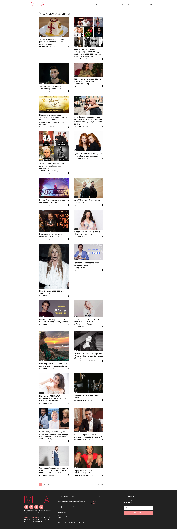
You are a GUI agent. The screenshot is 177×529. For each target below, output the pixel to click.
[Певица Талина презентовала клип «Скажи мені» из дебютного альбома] (88, 308)
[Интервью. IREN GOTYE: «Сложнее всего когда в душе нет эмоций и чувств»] (54, 383)
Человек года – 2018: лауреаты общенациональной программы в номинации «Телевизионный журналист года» (53, 435)
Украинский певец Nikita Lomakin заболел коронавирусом (54, 87)
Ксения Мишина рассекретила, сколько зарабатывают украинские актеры (87, 81)
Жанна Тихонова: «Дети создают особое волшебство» (54, 201)
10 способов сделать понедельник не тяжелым (69, 516)
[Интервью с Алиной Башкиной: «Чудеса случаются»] (88, 220)
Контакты (96, 501)
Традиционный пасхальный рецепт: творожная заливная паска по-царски (52, 41)
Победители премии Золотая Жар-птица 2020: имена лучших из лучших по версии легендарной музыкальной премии (53, 119)
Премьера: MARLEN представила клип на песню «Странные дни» (54, 364)
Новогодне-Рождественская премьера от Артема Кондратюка (86, 265)
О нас (94, 503)
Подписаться (138, 512)
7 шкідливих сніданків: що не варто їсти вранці (70, 506)
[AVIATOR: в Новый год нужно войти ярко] (88, 188)
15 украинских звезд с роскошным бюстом (84, 471)
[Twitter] (36, 507)
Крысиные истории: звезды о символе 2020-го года (52, 235)
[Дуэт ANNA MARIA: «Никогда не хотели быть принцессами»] (88, 141)
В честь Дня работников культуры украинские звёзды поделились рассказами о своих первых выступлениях (88, 52)
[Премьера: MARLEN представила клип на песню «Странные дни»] (54, 346)
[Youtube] (41, 507)
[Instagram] (31, 507)
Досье (75, 392)
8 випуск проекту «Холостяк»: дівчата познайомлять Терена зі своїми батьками (71, 521)
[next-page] (60, 484)
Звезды (76, 46)
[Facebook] (26, 507)
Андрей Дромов (43, 46)
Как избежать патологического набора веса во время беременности (71, 502)
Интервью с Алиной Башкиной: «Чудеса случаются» (88, 233)
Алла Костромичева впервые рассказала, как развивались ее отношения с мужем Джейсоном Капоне (88, 120)
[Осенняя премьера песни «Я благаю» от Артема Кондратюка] (54, 308)
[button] (151, 4)
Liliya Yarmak (77, 58)
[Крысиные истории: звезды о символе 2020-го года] (54, 221)
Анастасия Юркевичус (80, 400)
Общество (42, 428)
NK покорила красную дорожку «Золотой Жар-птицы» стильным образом (88, 355)
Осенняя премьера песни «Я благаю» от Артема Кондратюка (53, 320)
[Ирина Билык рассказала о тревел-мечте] (54, 266)
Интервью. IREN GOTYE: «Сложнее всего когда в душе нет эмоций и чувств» (52, 398)
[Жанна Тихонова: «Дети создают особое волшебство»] (54, 188)
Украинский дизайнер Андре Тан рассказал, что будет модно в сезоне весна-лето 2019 (54, 470)
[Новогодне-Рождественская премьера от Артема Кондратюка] (88, 252)
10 (56, 484)
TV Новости (77, 431)
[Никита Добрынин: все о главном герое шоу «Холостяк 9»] (88, 420)
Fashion (42, 465)
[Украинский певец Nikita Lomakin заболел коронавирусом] (54, 73)
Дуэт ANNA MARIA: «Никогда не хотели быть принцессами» (88, 155)
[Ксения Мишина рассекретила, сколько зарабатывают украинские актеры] (88, 70)
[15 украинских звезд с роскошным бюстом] (88, 457)
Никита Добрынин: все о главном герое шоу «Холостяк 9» (88, 435)
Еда (41, 36)
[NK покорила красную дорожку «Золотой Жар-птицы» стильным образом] (88, 341)
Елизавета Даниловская (81, 360)
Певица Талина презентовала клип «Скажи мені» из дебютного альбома (87, 321)
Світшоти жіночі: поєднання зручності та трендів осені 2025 (71, 511)
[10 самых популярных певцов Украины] (88, 383)
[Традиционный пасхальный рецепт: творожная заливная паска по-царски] (54, 27)
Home (40, 11)
